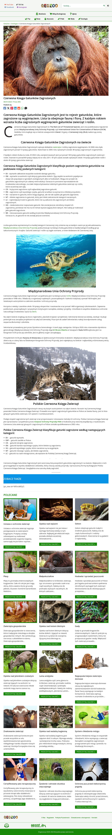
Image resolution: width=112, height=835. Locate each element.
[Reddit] (19, 108)
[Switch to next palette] (108, 5)
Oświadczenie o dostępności (80, 818)
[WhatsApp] (22, 108)
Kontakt (94, 818)
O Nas (43, 818)
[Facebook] (5, 108)
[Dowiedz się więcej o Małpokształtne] (56, 562)
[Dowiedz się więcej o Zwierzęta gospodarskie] (20, 611)
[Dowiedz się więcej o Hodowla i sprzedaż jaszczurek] (91, 562)
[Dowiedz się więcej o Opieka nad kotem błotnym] (56, 611)
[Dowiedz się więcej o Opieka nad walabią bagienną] (56, 717)
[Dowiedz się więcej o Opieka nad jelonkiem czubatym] (20, 661)
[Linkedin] (15, 108)
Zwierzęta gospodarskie (15, 626)
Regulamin (50, 818)
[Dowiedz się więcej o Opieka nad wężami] (56, 509)
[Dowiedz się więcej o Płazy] (20, 562)
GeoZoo (6, 24)
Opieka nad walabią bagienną (53, 731)
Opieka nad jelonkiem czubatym (19, 676)
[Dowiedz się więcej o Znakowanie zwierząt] (20, 717)
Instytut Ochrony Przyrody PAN (47, 422)
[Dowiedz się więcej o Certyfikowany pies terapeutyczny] (20, 769)
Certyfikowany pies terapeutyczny (20, 783)
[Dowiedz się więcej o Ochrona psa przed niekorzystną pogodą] (91, 769)
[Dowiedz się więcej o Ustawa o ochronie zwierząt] (20, 509)
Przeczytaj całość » (14, 547)
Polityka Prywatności (62, 818)
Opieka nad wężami (48, 523)
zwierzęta (57, 147)
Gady (77, 626)
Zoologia (14, 24)
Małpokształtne (46, 576)
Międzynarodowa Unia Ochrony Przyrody (20, 228)
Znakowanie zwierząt (13, 731)
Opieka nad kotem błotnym (52, 626)
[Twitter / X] (8, 108)
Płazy (6, 576)
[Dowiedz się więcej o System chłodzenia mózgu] (91, 717)
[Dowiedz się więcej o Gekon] (91, 509)
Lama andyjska (46, 676)
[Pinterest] (11, 108)
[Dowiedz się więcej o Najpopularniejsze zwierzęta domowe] (91, 661)
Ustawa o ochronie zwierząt (17, 524)
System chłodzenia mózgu (87, 731)
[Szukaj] (104, 5)
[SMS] (25, 108)
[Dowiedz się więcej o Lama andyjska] (56, 661)
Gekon (78, 523)
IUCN (68, 296)
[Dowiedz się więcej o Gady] (91, 611)
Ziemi (34, 311)
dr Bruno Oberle (60, 330)
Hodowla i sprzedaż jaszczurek (89, 576)
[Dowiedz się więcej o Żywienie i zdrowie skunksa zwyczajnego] (56, 769)
